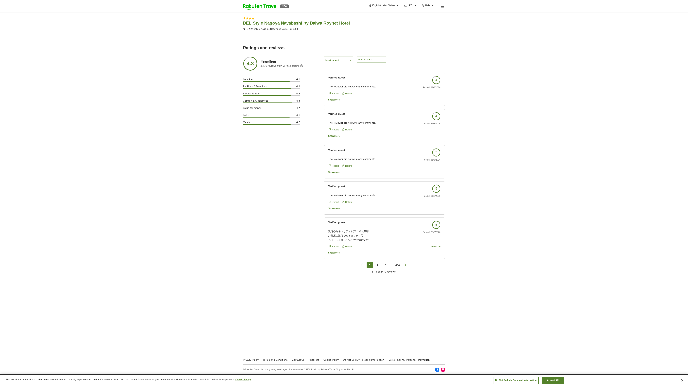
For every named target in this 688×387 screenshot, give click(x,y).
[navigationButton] (362, 265)
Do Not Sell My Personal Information (409, 359)
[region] (344, 380)
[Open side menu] (442, 6)
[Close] (682, 380)
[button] (260, 6)
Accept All (552, 380)
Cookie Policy (243, 379)
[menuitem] (384, 5)
